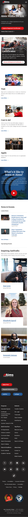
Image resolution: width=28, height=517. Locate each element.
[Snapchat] (11, 469)
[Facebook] (11, 463)
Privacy (15, 487)
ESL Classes (4, 417)
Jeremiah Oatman (10, 355)
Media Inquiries (18, 456)
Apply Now (6, 384)
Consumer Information (19, 481)
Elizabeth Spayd (9, 321)
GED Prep (3, 420)
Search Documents (6, 441)
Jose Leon (7, 286)
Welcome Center (19, 429)
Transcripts (17, 414)
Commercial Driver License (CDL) (5, 414)
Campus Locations (5, 432)
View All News (4, 239)
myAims (5, 394)
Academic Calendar (6, 453)
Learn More (4, 98)
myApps (16, 394)
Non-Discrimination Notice (10, 484)
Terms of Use (9, 487)
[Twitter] (5, 463)
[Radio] (17, 469)
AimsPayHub (18, 420)
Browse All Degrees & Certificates (12, 62)
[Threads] (23, 469)
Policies (4, 481)
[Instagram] (17, 463)
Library (16, 432)
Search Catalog (5, 444)
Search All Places (19, 441)
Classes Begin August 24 (7, 31)
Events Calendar (5, 450)
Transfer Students (19, 409)
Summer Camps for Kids (7, 423)
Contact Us (17, 450)
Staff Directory (4, 438)
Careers (16, 453)
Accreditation (10, 481)
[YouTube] (5, 469)
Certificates (4, 411)
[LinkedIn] (23, 463)
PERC (16, 438)
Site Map (20, 487)
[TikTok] (14, 476)
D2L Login (17, 411)
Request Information (8, 389)
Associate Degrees (5, 409)
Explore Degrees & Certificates (11, 28)
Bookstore (17, 435)
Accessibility (20, 484)
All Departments (5, 429)
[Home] (8, 375)
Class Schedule (18, 417)
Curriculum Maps (5, 435)
